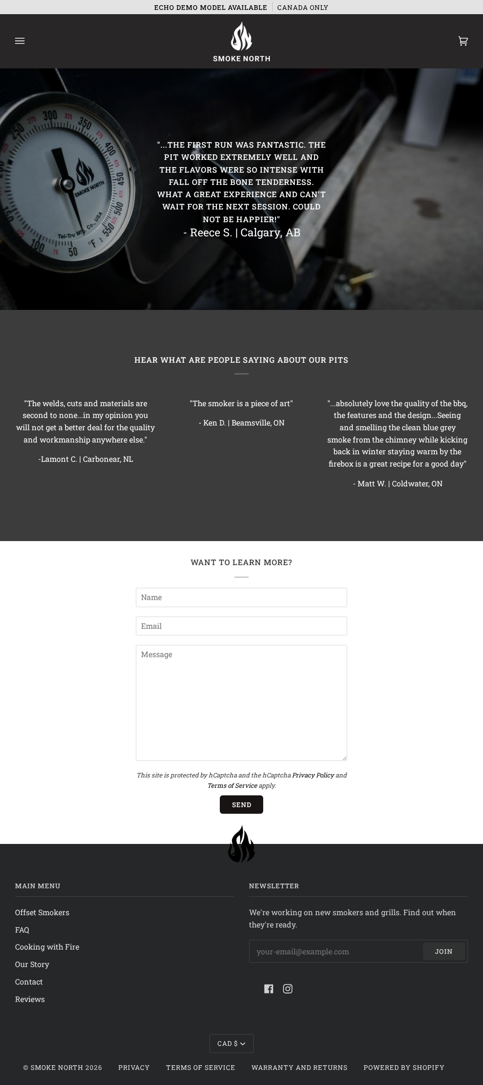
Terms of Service (232, 785)
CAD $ (227, 1043)
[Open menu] (29, 41)
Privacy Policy (313, 775)
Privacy (134, 1067)
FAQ (22, 930)
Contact (29, 981)
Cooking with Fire (47, 946)
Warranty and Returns (299, 1067)
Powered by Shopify (404, 1067)
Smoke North (57, 1067)
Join (444, 951)
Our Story (32, 964)
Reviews (30, 999)
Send (241, 804)
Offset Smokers (42, 912)
